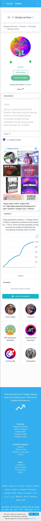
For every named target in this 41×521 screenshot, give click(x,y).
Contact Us (20, 465)
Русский (21, 486)
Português (22, 489)
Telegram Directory (10, 26)
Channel (23, 26)
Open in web (20, 72)
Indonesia (33, 497)
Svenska (7, 493)
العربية (6, 497)
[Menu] (37, 235)
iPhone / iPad (20, 449)
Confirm (28, 85)
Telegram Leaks (20, 437)
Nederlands (31, 489)
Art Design (32, 26)
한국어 (26, 497)
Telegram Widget (20, 434)
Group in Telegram (20, 429)
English (5, 486)
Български (27, 493)
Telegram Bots (20, 432)
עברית (35, 493)
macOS (20, 454)
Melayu (18, 500)
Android (20, 447)
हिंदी (23, 500)
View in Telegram (20, 78)
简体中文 (19, 497)
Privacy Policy (20, 470)
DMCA (20, 472)
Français (28, 486)
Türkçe (19, 493)
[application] (20, 252)
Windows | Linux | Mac (20, 452)
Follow (20, 67)
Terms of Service (20, 467)
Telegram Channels (20, 427)
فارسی (12, 497)
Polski (13, 493)
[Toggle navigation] (38, 4)
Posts (6, 134)
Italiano (7, 489)
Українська (13, 486)
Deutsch (36, 486)
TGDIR (9, 4)
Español (14, 489)
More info (33, 518)
